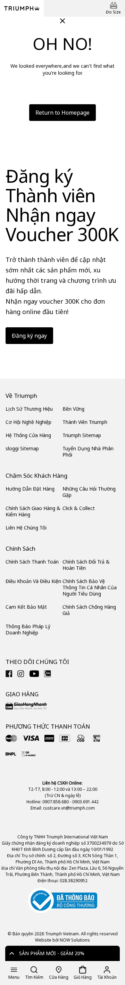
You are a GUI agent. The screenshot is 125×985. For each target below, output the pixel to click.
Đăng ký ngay (29, 335)
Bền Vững (73, 408)
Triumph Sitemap (81, 435)
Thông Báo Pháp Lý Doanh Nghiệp (28, 629)
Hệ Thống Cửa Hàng (28, 435)
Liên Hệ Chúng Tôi (26, 527)
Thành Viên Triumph (84, 422)
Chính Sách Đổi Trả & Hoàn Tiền (86, 564)
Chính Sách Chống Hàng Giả (89, 610)
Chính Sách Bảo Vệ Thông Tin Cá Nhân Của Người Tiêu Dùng (89, 587)
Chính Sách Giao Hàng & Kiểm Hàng (33, 511)
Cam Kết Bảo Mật (26, 607)
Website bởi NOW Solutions (62, 940)
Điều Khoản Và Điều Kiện (33, 581)
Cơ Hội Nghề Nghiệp (28, 422)
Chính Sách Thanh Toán (32, 561)
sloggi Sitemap (22, 448)
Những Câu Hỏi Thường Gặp (89, 491)
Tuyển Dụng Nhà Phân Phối (88, 451)
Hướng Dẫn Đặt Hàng (30, 488)
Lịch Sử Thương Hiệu (29, 408)
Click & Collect (78, 508)
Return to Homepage (62, 112)
